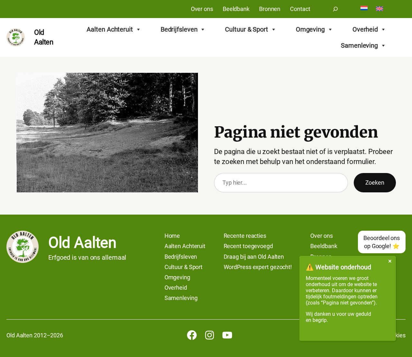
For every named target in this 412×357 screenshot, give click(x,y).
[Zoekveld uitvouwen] (335, 9)
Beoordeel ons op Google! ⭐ (381, 242)
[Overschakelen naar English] (379, 9)
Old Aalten (82, 243)
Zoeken (374, 182)
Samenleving (359, 45)
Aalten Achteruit (110, 29)
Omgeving (310, 29)
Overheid (365, 29)
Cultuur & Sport (246, 29)
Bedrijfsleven (179, 29)
